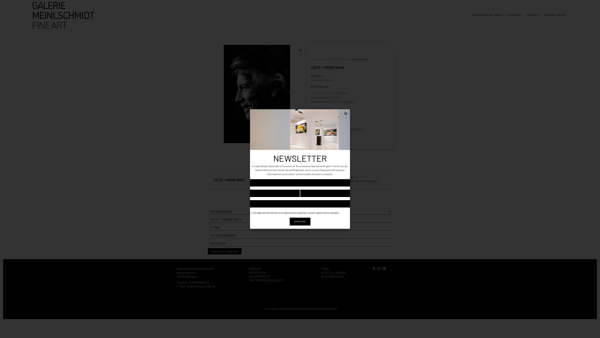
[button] (346, 113)
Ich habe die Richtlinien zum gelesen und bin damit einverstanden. (296, 212)
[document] (300, 169)
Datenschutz (291, 212)
